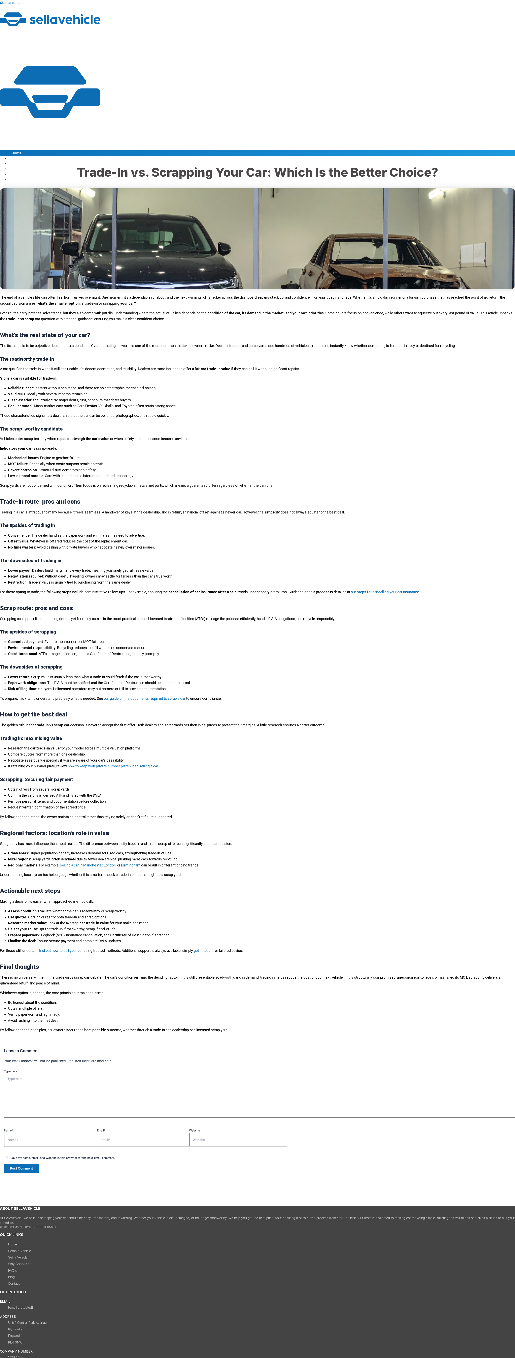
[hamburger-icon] (509, 153)
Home (17, 152)
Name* (8, 1130)
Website (194, 1130)
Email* (101, 1130)
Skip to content (12, 3)
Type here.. (11, 1071)
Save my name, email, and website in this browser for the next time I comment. (62, 1157)
